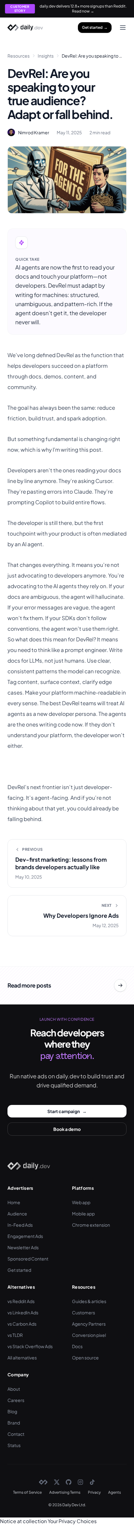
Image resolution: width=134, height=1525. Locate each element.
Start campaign (67, 1111)
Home (13, 1202)
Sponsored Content (27, 1258)
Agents (114, 1492)
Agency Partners (89, 1324)
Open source (85, 1357)
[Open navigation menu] (123, 27)
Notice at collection (23, 1521)
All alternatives (22, 1357)
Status (14, 1445)
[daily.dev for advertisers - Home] (25, 27)
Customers (83, 1312)
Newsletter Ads (23, 1247)
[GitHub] (68, 1482)
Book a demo (67, 1129)
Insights (46, 56)
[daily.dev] (43, 1482)
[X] (57, 1482)
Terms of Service (27, 1492)
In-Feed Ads (20, 1225)
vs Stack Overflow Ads (30, 1346)
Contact (15, 1434)
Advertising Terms (64, 1492)
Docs (77, 1346)
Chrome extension (91, 1225)
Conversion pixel (89, 1335)
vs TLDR (15, 1335)
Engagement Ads (25, 1236)
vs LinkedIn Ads (22, 1312)
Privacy (94, 1492)
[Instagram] (80, 1482)
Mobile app (83, 1213)
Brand (13, 1422)
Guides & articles (89, 1301)
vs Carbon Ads (21, 1324)
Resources (18, 56)
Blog (12, 1411)
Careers (15, 1400)
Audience (17, 1213)
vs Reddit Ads (21, 1301)
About (13, 1389)
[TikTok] (92, 1482)
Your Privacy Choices (72, 1521)
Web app (81, 1202)
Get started (95, 27)
